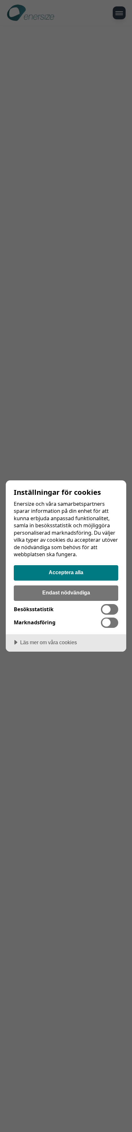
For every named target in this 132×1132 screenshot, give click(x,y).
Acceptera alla (66, 572)
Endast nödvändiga (66, 592)
